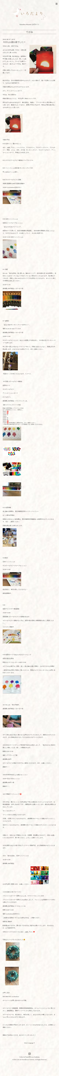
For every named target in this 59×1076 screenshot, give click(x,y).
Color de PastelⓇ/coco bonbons (30, 1057)
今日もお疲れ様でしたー (14, 42)
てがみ (29, 32)
